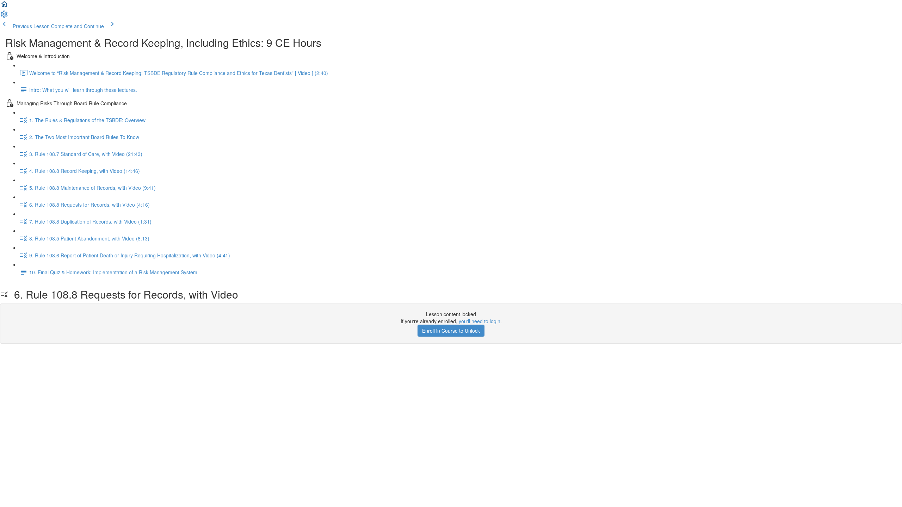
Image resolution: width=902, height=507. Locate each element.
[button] (4, 6)
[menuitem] (4, 16)
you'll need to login (479, 321)
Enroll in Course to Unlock (451, 330)
